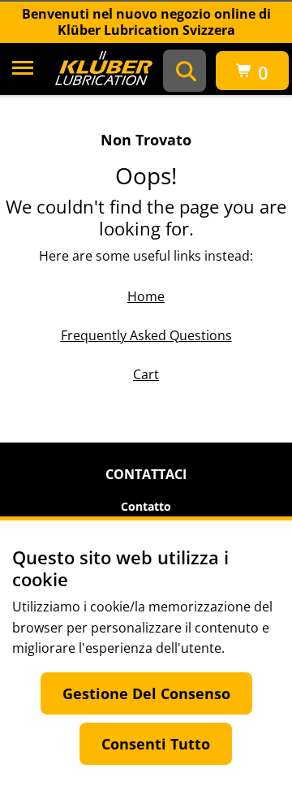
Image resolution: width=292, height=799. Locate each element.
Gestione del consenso (146, 693)
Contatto (146, 506)
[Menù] (22, 70)
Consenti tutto (155, 744)
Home (146, 296)
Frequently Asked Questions (146, 335)
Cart (146, 374)
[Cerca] (186, 71)
